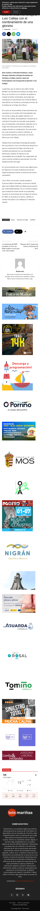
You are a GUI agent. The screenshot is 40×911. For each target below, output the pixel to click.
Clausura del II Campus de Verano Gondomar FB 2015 (29, 246)
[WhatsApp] (13, 34)
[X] (9, 34)
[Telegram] (18, 34)
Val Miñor (32, 220)
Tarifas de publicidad (23, 903)
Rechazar (15, 12)
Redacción (7, 29)
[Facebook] (4, 34)
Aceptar (6, 12)
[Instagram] (17, 895)
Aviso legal (12, 903)
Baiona (13, 220)
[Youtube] (28, 895)
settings (24, 8)
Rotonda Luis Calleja (22, 220)
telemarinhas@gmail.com (24, 881)
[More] (25, 232)
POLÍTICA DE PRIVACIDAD (20, 905)
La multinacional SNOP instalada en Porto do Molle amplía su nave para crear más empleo (10, 247)
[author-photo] (20, 268)
